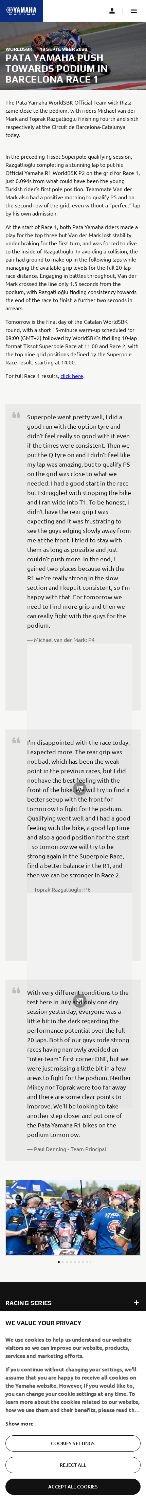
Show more (19, 1423)
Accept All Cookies (73, 1486)
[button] (134, 11)
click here (71, 375)
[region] (73, 1407)
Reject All (73, 1465)
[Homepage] (21, 11)
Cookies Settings (73, 1443)
